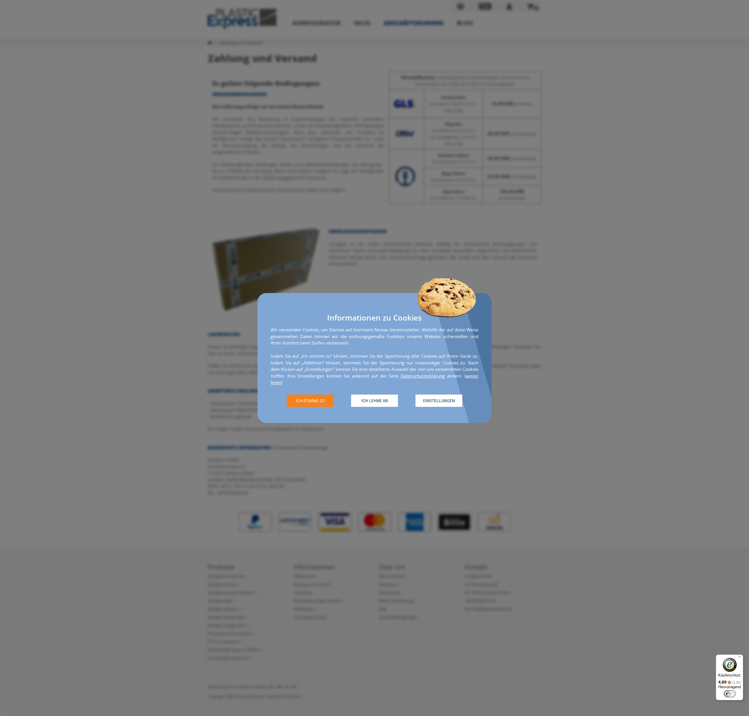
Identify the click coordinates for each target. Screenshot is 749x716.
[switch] (730, 693)
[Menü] (739, 658)
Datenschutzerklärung (423, 376)
